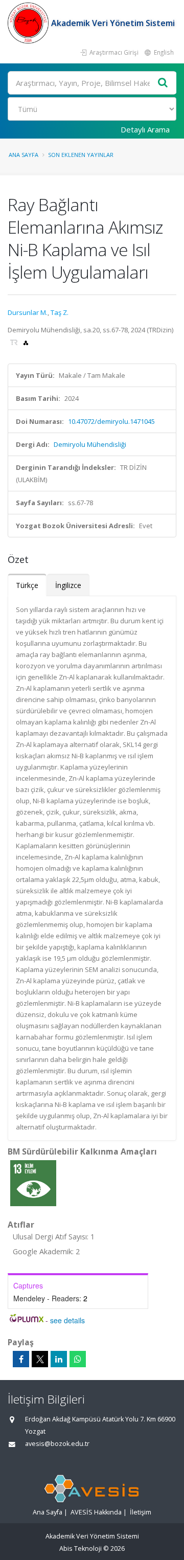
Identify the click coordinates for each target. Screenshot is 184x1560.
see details (67, 1320)
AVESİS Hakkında (96, 1512)
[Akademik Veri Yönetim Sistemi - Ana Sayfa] (29, 23)
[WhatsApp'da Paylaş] (78, 1359)
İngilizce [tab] (68, 585)
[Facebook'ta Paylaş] (21, 1359)
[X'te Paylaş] (40, 1359)
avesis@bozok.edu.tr (57, 1443)
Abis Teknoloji (80, 1548)
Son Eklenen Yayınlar (80, 155)
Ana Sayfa (23, 155)
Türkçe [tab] (27, 585)
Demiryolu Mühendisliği (90, 444)
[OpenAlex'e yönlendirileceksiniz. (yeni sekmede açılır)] (26, 342)
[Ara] (163, 83)
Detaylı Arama (145, 129)
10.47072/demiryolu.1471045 (111, 421)
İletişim (140, 1512)
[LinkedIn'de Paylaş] (59, 1359)
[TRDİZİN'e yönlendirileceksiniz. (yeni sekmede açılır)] (14, 342)
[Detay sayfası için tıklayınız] (33, 1182)
